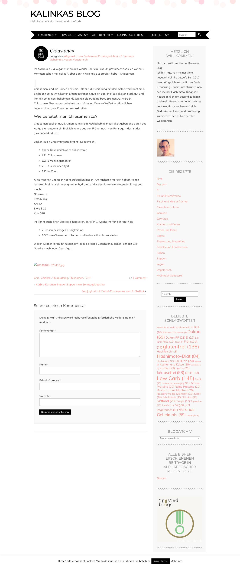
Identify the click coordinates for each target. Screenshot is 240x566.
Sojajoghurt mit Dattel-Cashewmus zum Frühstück (113, 291)
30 (41, 50)
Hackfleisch (167, 351)
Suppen (161, 258)
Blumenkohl (186, 327)
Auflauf (161, 327)
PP (189, 383)
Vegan (182, 405)
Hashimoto (46, 35)
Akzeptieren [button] (160, 561)
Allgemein (70, 56)
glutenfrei (181, 346)
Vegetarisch (80, 59)
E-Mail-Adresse (50, 380)
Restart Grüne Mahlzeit (175, 390)
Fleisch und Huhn (168, 207)
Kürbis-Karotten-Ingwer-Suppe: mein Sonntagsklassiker (70, 284)
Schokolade (172, 397)
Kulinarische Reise (130, 35)
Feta (168, 341)
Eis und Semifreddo (169, 196)
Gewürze (162, 218)
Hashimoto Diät (168, 361)
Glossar (162, 478)
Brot (159, 178)
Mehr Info (176, 561)
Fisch (179, 342)
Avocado (172, 327)
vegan (68, 59)
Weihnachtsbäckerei (169, 275)
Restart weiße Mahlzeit (175, 393)
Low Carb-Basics (73, 35)
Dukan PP (175, 337)
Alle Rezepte (101, 35)
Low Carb (175, 378)
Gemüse (162, 213)
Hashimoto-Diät (178, 356)
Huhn (187, 361)
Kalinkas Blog (65, 14)
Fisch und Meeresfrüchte (172, 201)
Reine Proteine (187, 386)
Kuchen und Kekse (168, 224)
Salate (161, 235)
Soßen (161, 253)
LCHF (88, 277)
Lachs (183, 368)
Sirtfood (166, 401)
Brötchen (169, 332)
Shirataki (189, 397)
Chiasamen (62, 50)
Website (44, 396)
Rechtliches (158, 35)
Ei (158, 190)
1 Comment (139, 277)
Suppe (183, 401)
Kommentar (47, 330)
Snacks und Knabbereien (172, 247)
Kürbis (167, 368)
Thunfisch (168, 405)
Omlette (167, 383)
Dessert (161, 184)
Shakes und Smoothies (171, 241)
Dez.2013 (41, 55)
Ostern (178, 383)
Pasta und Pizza (167, 230)
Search (180, 299)
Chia (37, 277)
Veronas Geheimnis (175, 412)
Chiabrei (46, 277)
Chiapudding (60, 277)
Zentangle (192, 415)
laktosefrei (170, 372)
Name (43, 364)
